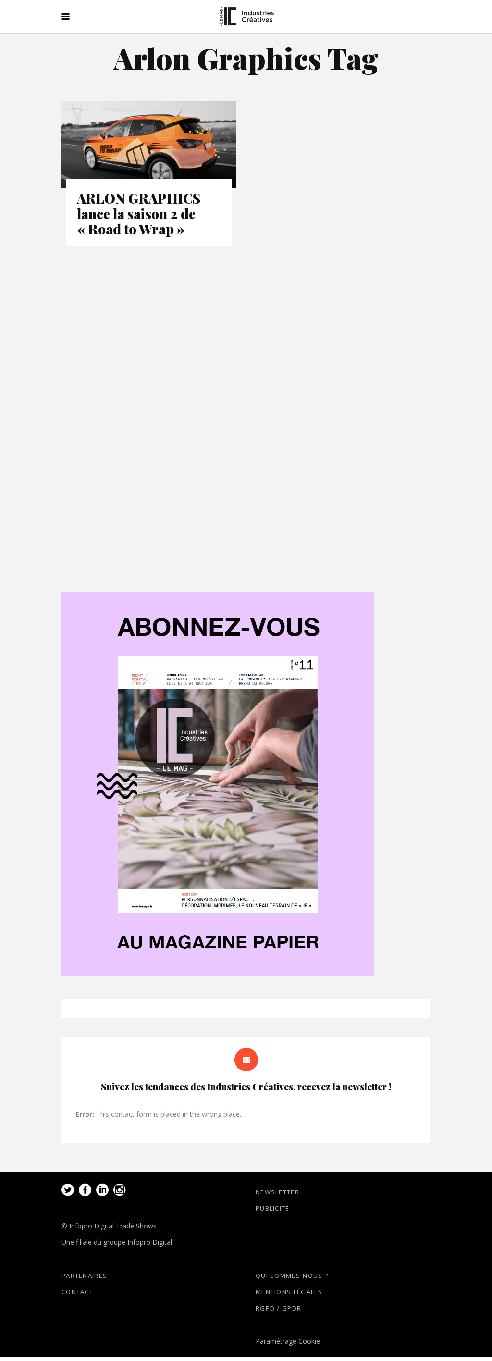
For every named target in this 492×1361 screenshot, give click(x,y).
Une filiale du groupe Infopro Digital (117, 1242)
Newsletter (277, 1192)
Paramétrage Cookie (288, 1341)
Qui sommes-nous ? (292, 1275)
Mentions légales (289, 1292)
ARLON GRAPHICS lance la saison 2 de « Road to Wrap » (138, 213)
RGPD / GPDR (278, 1308)
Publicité (273, 1208)
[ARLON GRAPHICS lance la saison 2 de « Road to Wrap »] (149, 144)
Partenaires (84, 1275)
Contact (77, 1292)
